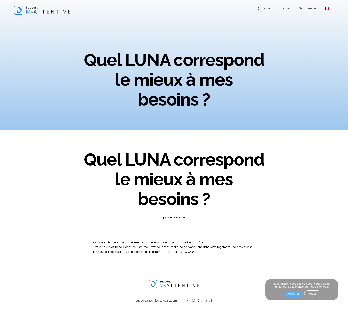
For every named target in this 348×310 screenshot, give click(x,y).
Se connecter (307, 8)
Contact (286, 8)
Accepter (293, 293)
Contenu (267, 8)
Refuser (313, 293)
